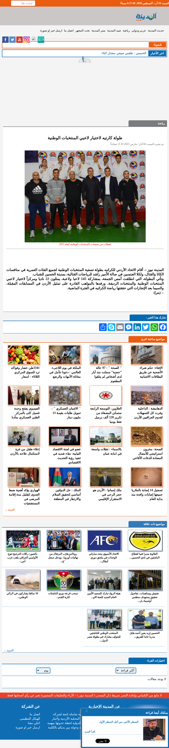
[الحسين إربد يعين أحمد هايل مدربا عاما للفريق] (145, 619)
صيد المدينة (114, 30)
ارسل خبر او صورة (51, 30)
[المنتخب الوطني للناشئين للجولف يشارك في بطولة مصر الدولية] (104, 619)
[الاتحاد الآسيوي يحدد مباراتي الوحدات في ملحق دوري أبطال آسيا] (104, 540)
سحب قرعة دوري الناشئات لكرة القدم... (63, 595)
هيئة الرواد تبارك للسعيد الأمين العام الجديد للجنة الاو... (103, 595)
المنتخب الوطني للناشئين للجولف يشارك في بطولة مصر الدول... (104, 636)
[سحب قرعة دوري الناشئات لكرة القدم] (63, 580)
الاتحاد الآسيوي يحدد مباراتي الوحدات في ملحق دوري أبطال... (104, 557)
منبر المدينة (98, 30)
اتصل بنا (69, 30)
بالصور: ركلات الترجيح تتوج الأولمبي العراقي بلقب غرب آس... (22, 557)
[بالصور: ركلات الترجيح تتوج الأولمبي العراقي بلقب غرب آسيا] (23, 540)
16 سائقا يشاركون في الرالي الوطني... (22, 595)
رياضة (126, 30)
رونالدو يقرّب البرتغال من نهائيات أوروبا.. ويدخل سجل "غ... (63, 557)
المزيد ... (10, 509)
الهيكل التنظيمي (30, 718)
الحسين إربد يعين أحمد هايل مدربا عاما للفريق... (145, 634)
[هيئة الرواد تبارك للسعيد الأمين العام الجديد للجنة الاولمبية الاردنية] (104, 580)
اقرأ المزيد (89, 731)
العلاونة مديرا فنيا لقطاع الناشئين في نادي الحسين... (145, 555)
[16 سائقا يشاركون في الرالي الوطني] (23, 580)
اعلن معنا (34, 723)
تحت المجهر (82, 30)
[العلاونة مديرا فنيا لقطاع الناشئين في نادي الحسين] (145, 540)
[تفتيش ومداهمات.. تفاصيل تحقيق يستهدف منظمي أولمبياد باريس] (145, 580)
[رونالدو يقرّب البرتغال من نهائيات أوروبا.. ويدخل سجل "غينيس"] (63, 540)
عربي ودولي (139, 30)
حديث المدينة (156, 30)
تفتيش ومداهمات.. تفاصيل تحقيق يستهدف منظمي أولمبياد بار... (144, 597)
